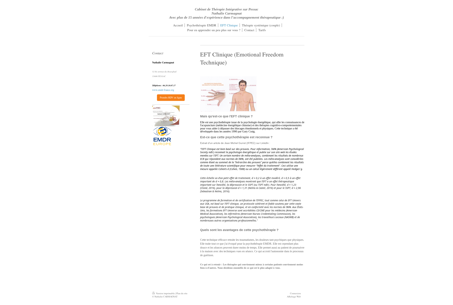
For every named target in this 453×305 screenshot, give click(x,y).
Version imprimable (165, 293)
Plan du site (181, 293)
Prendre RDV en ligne (171, 97)
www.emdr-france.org (163, 90)
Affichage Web (294, 296)
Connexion (295, 293)
